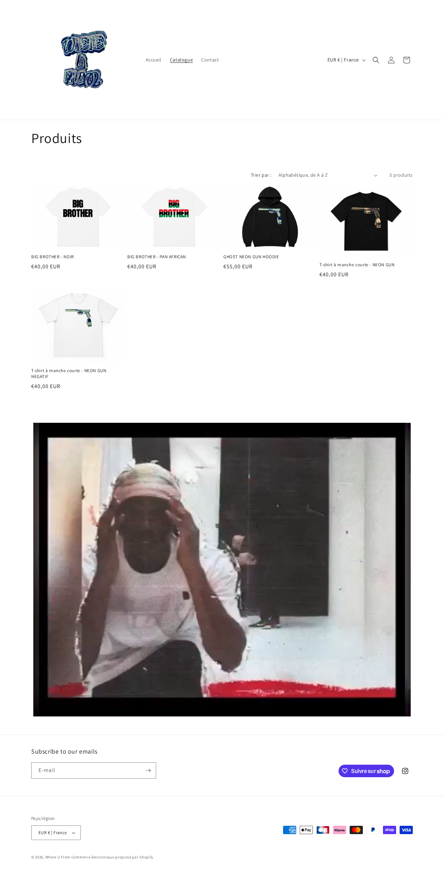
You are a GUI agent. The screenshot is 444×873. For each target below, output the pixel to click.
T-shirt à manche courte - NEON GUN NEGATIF (68, 373)
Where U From (58, 857)
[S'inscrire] (148, 770)
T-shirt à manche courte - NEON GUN (356, 265)
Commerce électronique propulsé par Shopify (112, 857)
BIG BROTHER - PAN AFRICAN (156, 257)
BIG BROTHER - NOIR (52, 257)
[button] (376, 60)
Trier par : (261, 175)
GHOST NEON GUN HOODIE (251, 257)
